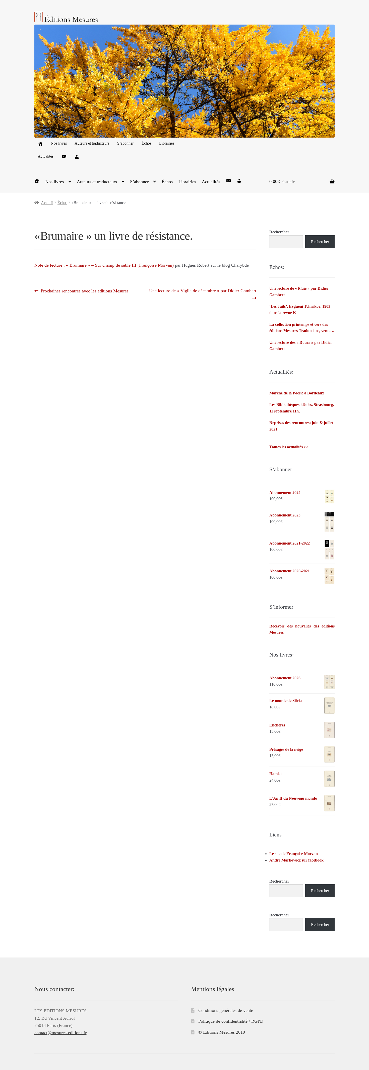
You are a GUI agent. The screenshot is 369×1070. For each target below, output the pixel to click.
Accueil (47, 202)
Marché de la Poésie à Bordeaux (296, 393)
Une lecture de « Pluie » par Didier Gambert (298, 291)
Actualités (45, 156)
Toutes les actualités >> (288, 447)
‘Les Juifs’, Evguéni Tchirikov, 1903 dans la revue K (299, 309)
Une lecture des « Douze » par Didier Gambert (300, 345)
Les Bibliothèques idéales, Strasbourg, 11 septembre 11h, (301, 407)
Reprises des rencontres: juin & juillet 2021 (301, 425)
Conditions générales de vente (225, 1010)
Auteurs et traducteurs (92, 143)
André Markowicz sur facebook (296, 860)
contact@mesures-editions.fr (60, 1032)
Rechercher (279, 232)
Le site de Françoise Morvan (293, 853)
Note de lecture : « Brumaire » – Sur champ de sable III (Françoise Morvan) (104, 265)
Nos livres (59, 143)
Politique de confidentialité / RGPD (230, 1021)
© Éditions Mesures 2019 (221, 1032)
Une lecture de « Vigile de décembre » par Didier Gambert (202, 294)
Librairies (166, 143)
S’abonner (125, 143)
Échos (146, 143)
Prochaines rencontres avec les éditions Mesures (84, 291)
